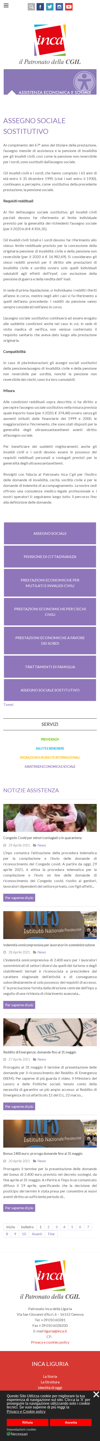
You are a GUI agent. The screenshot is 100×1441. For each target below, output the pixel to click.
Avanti (37, 1234)
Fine (51, 1234)
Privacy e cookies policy (50, 1342)
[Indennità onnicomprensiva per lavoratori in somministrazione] (50, 925)
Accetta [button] (71, 1422)
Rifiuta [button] (27, 1422)
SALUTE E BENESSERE (50, 748)
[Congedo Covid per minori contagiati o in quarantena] (50, 818)
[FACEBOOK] (40, 6)
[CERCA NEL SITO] (31, 6)
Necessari (19, 1434)
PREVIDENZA (50, 739)
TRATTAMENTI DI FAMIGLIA (50, 666)
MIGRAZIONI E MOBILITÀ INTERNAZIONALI (50, 757)
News (42, 845)
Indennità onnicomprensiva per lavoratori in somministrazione (49, 945)
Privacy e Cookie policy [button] (26, 1412)
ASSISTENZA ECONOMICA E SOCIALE (50, 766)
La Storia (50, 1376)
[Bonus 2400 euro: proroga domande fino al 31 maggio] (50, 1134)
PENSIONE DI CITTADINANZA (50, 556)
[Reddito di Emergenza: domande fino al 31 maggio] (50, 1032)
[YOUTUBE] (68, 6)
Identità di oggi (50, 1387)
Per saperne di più (19, 897)
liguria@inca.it (55, 1331)
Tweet (8, 704)
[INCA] (50, 43)
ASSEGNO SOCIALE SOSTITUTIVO (50, 690)
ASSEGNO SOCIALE (50, 533)
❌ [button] (96, 1395)
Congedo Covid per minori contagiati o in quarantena (42, 838)
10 (24, 1234)
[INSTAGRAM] (59, 6)
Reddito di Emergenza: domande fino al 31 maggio (39, 1052)
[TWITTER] (49, 6)
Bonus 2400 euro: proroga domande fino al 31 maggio (43, 1153)
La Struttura (50, 1382)
